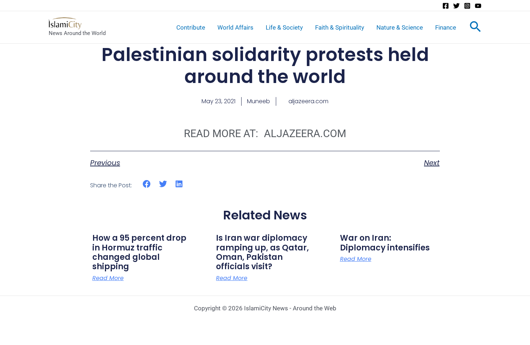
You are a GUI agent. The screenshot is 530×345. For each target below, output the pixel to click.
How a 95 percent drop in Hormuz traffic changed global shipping (139, 252)
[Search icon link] (475, 28)
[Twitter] (456, 6)
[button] (147, 184)
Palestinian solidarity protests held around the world (265, 65)
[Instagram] (467, 6)
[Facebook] (445, 6)
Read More (108, 278)
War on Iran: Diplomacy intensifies (385, 242)
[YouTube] (478, 6)
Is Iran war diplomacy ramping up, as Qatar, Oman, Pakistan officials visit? (262, 252)
